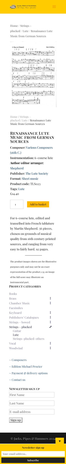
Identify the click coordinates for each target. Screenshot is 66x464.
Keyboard (15, 312)
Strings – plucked (20, 327)
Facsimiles (16, 308)
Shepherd (17, 168)
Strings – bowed (19, 322)
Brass (12, 298)
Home (14, 25)
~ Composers (18, 360)
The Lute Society (37, 173)
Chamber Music (19, 303)
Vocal (12, 343)
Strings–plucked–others (28, 338)
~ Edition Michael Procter (25, 366)
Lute (25, 31)
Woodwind (16, 348)
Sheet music (30, 179)
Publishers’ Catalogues (24, 317)
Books (13, 293)
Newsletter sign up (33, 447)
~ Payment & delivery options (28, 373)
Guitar (17, 331)
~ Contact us (17, 380)
